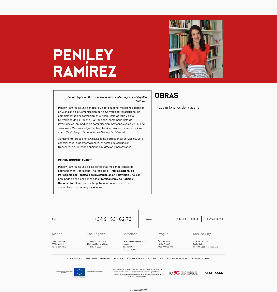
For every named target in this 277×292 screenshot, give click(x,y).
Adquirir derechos (188, 219)
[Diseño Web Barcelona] (138, 289)
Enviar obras (215, 219)
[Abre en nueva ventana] (214, 272)
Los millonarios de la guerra (179, 107)
